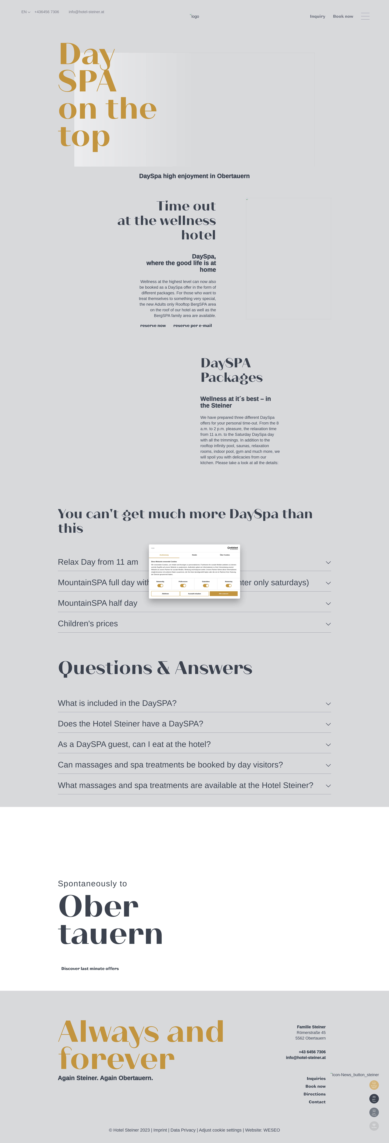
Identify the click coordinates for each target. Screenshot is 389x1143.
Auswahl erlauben (194, 594)
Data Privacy (183, 1130)
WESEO (271, 1130)
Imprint (160, 1130)
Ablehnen (165, 594)
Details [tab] (194, 555)
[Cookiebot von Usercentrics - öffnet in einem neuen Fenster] (229, 548)
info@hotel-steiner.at (306, 1057)
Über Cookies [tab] (225, 555)
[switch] (183, 585)
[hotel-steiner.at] (194, 16)
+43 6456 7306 (312, 1052)
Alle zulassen (223, 594)
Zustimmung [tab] (164, 555)
